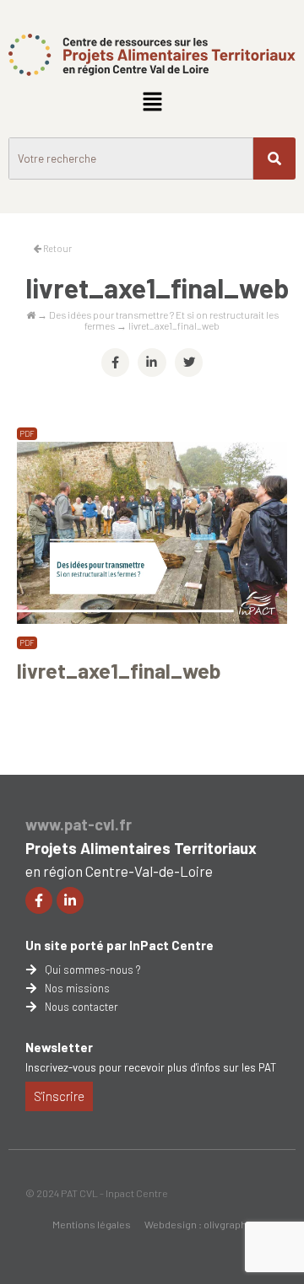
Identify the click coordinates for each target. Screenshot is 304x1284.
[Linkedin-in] (70, 900)
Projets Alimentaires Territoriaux (141, 848)
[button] (152, 102)
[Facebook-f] (38, 900)
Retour (56, 248)
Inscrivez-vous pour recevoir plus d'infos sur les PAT (150, 1067)
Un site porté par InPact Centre (119, 945)
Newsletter (59, 1047)
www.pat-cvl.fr (78, 824)
